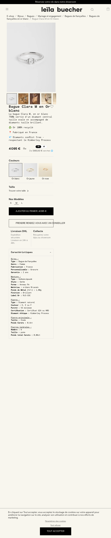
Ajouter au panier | (31, 211)
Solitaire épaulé (25, 279)
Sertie (22, 282)
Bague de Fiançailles (28, 261)
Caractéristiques (22, 252)
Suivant (51, 57)
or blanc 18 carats (30, 287)
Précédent (11, 57)
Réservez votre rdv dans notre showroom (55, 2)
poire (23, 332)
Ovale (23, 320)
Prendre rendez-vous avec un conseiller (34, 223)
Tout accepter (55, 531)
